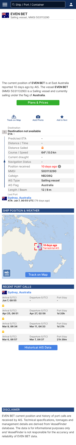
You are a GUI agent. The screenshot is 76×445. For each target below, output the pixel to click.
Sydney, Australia (19, 197)
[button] (71, 4)
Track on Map (38, 274)
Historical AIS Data (38, 347)
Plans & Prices (38, 102)
